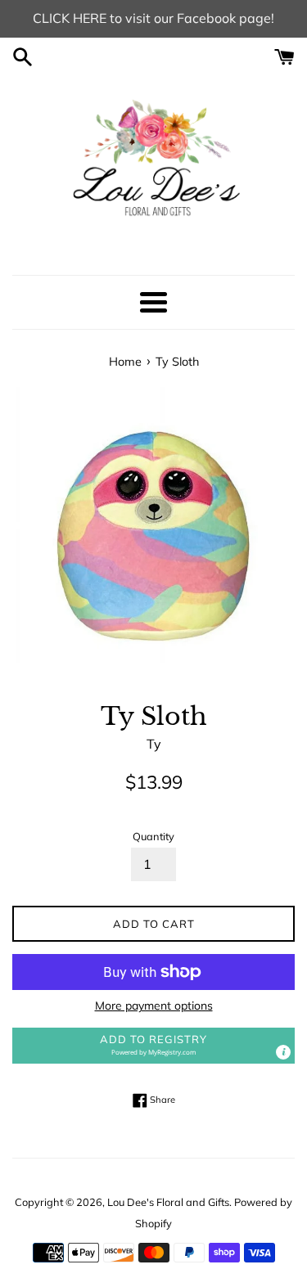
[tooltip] (283, 1052)
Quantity (153, 836)
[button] (153, 1046)
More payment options (154, 1005)
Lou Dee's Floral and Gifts (168, 1201)
